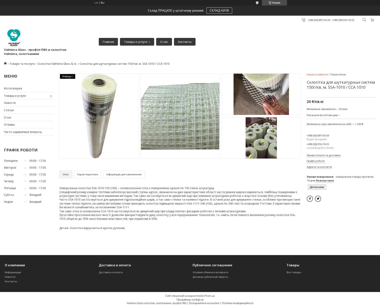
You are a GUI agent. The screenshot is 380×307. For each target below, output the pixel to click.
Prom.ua (210, 296)
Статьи (9, 110)
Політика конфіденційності (238, 303)
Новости (10, 103)
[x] (318, 199)
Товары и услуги (135, 42)
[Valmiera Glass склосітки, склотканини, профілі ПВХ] (14, 38)
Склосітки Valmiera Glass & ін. (57, 64)
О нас (164, 42)
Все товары (294, 272)
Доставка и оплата (111, 272)
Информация (13, 272)
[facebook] (310, 199)
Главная (108, 42)
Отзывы (9, 124)
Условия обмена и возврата (210, 272)
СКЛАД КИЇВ (219, 10)
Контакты (185, 42)
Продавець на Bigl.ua (190, 299)
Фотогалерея (13, 88)
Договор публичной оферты (210, 277)
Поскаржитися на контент (204, 303)
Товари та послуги (22, 64)
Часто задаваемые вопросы (23, 132)
